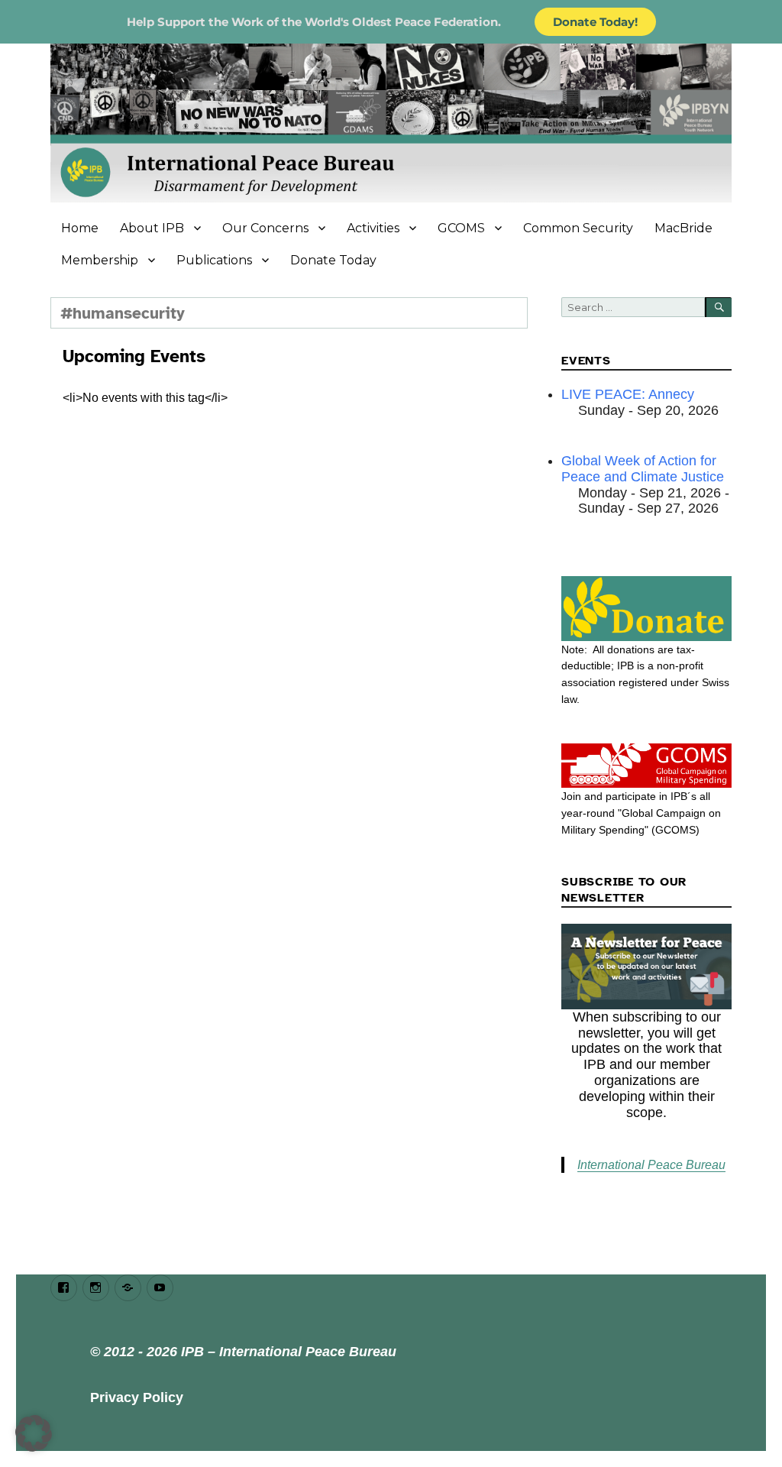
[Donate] (646, 608)
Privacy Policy (136, 1397)
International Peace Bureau (651, 1164)
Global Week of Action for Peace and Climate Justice (642, 468)
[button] (33, 1433)
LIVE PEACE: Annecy (627, 394)
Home (80, 228)
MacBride (683, 228)
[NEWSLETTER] (646, 966)
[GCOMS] (646, 765)
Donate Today (333, 260)
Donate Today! (595, 22)
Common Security (578, 228)
